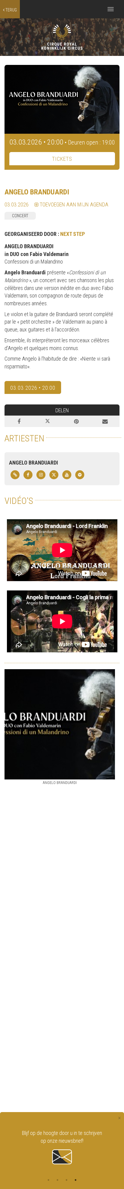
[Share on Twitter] (47, 421)
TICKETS (62, 159)
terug (11, 10)
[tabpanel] (62, 1143)
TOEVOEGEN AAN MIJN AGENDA (73, 204)
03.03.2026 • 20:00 (32, 388)
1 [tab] (48, 1180)
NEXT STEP (72, 234)
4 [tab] (76, 1180)
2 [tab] (57, 1180)
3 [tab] (67, 1180)
